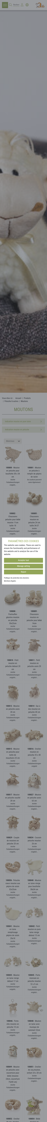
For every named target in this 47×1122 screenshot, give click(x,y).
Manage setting (23, 566)
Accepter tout (23, 560)
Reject (23, 572)
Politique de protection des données (16, 578)
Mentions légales (10, 581)
